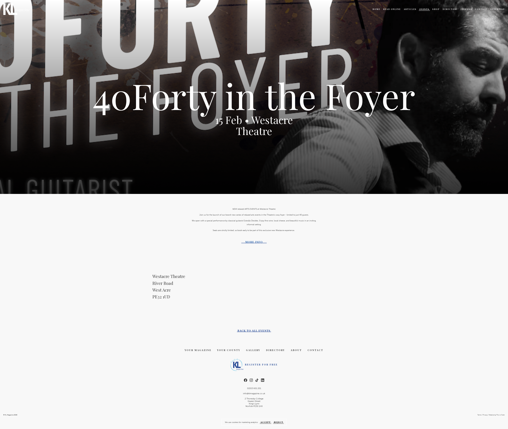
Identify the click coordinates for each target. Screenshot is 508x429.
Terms (479, 415)
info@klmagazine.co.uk (254, 393)
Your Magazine (198, 350)
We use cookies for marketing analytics (241, 422)
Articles (410, 9)
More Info (254, 242)
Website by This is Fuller (497, 415)
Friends (466, 9)
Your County (228, 350)
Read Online (392, 9)
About (296, 350)
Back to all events (254, 331)
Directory (450, 9)
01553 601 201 (254, 388)
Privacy (485, 415)
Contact (481, 9)
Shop (436, 9)
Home (376, 9)
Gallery (253, 350)
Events (424, 9)
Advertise (497, 9)
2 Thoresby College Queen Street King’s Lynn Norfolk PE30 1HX (254, 402)
